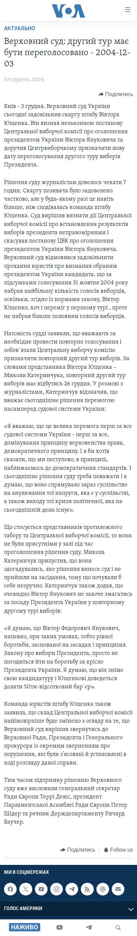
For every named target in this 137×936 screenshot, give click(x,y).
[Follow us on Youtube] (41, 889)
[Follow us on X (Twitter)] (25, 889)
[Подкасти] (102, 889)
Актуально (19, 29)
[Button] (115, 94)
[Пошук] (118, 927)
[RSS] (87, 889)
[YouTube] (59, 927)
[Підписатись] (118, 889)
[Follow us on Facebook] (10, 889)
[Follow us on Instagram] (56, 889)
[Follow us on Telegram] (72, 889)
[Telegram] (88, 927)
